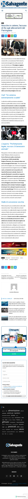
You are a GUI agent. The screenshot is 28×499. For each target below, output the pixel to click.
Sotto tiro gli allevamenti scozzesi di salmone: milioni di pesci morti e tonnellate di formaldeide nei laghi (18, 318)
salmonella (16, 429)
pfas (18, 427)
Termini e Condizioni (22, 483)
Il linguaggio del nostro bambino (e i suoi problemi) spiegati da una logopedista (7, 277)
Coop (13, 417)
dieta (22, 417)
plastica (22, 427)
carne (17, 415)
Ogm (3, 427)
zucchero (11, 433)
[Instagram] (10, 476)
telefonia (21, 431)
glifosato (5, 422)
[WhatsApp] (12, 36)
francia (18, 420)
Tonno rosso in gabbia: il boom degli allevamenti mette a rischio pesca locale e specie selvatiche (17, 303)
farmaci (14, 419)
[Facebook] (2, 36)
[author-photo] (14, 290)
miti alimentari (15, 424)
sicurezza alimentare (11, 431)
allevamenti (8, 257)
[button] (2, 10)
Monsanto (21, 424)
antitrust (10, 413)
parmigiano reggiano (14, 259)
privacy (3, 429)
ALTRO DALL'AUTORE (18, 298)
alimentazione (14, 410)
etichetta (10, 419)
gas (21, 419)
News (2, 23)
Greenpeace (12, 422)
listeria (3, 424)
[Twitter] (5, 36)
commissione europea (6, 417)
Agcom (3, 410)
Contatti (14, 481)
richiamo (8, 429)
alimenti (22, 411)
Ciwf (3, 259)
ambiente (4, 413)
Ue (7, 433)
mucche (6, 259)
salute (21, 429)
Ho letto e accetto (13, 387)
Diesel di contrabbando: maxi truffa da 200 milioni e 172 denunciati (20, 277)
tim (5, 433)
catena (21, 257)
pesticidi (12, 426)
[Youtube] (21, 476)
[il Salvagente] (14, 4)
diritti (3, 419)
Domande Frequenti (14, 484)
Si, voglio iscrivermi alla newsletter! (14, 396)
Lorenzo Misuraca (6, 32)
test (3, 433)
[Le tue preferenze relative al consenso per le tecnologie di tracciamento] (21, 496)
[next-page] (4, 323)
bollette (13, 415)
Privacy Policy (15, 483)
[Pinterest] (9, 36)
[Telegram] (15, 36)
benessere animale (15, 257)
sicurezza (4, 431)
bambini (17, 413)
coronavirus (18, 417)
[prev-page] (2, 323)
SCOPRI (14, 354)
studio (17, 431)
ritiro (12, 429)
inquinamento (20, 422)
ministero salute (9, 424)
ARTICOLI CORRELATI (7, 298)
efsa (6, 420)
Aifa (6, 411)
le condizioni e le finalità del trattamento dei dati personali (13, 387)
